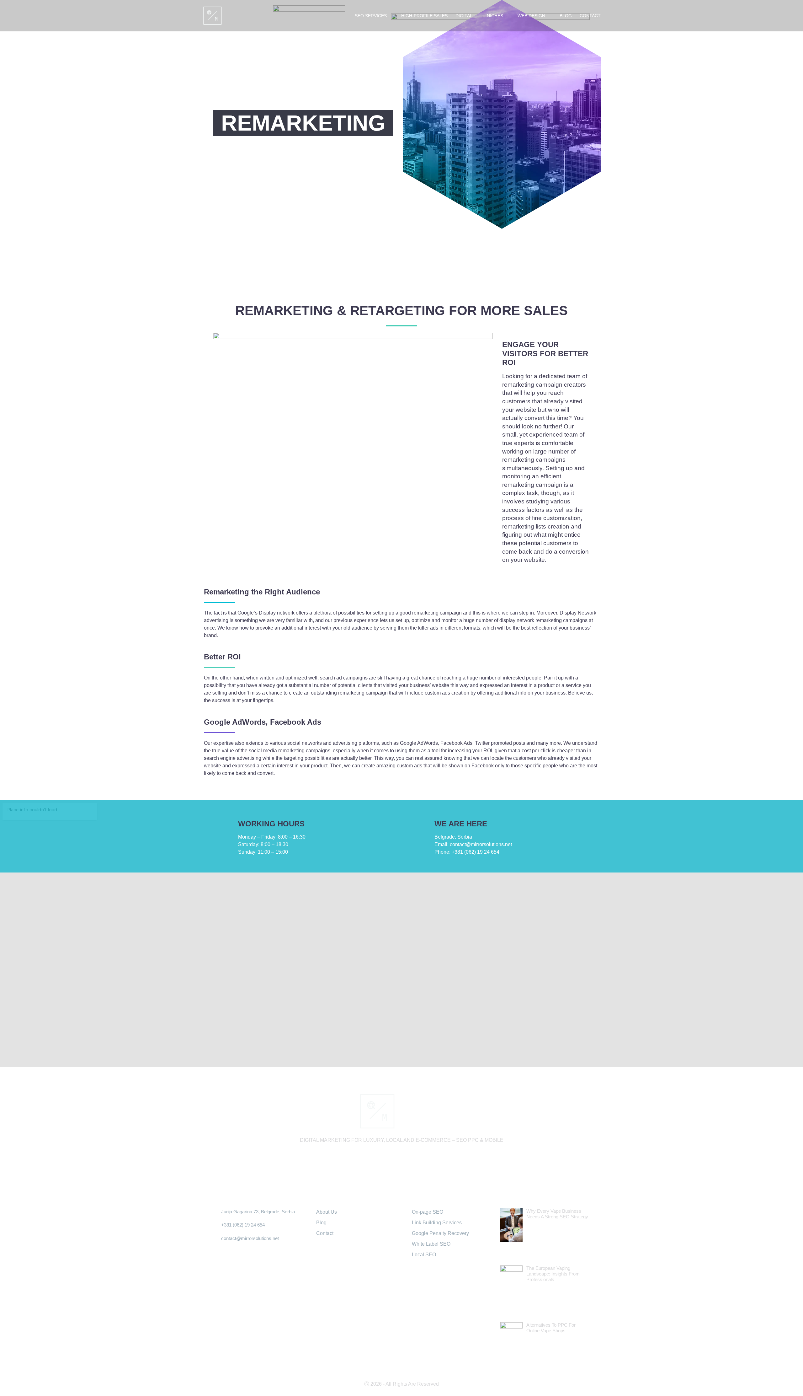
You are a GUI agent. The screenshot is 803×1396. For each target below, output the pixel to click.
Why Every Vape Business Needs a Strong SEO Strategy (557, 1213)
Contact (590, 15)
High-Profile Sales (424, 15)
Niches (495, 15)
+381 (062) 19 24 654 (466, 852)
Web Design (531, 15)
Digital (463, 15)
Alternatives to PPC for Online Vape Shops (551, 1327)
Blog (566, 15)
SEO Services (371, 15)
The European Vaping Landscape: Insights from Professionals (553, 1273)
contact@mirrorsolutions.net (473, 844)
